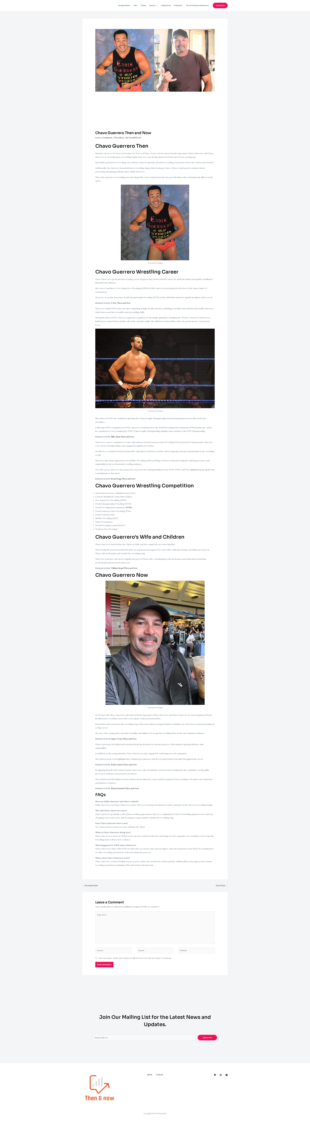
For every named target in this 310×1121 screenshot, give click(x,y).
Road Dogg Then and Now (123, 479)
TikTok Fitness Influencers (197, 5)
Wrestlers (119, 137)
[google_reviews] (221, 1075)
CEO (135, 5)
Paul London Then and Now (124, 764)
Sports (152, 5)
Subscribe (207, 1038)
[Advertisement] (155, 112)
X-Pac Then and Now (121, 303)
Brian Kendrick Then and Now (125, 788)
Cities (143, 5)
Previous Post (90, 885)
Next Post (221, 885)
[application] (156, 5)
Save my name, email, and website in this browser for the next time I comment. (135, 958)
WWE (128, 507)
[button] (220, 5)
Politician (178, 5)
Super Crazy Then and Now (124, 739)
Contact (159, 1074)
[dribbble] (226, 1075)
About (149, 1074)
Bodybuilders (124, 5)
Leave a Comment (103, 137)
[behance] (215, 1075)
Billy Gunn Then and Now (122, 436)
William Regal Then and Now (124, 568)
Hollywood (166, 5)
